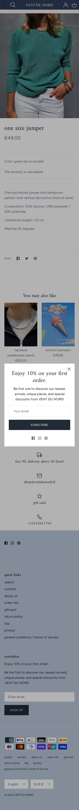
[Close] (69, 369)
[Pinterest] (46, 438)
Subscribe (39, 425)
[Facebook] (33, 438)
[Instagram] (39, 438)
